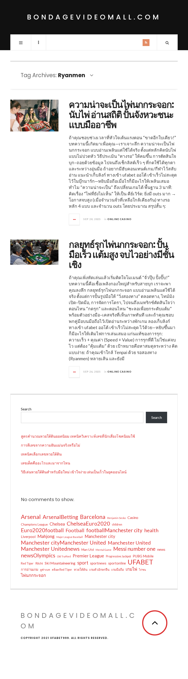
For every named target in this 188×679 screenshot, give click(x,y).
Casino (132, 517)
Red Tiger (27, 563)
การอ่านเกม (29, 569)
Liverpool (28, 536)
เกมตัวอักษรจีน (99, 569)
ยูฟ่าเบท (45, 569)
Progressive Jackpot (118, 556)
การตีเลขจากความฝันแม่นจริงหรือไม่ (50, 445)
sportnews (98, 563)
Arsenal (31, 516)
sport (82, 562)
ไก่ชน (142, 569)
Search (26, 409)
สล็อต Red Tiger (62, 569)
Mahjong (46, 536)
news (161, 549)
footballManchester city (114, 530)
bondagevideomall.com (94, 17)
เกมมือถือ (117, 569)
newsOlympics (38, 555)
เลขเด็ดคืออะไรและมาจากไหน (45, 463)
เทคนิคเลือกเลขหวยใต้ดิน (41, 454)
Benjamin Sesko (116, 517)
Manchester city (100, 536)
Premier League (88, 555)
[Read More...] (74, 219)
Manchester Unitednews (50, 548)
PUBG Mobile (143, 556)
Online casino (119, 219)
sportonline (117, 563)
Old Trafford (64, 556)
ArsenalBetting (60, 517)
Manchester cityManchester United (63, 542)
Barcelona (92, 517)
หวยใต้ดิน (80, 569)
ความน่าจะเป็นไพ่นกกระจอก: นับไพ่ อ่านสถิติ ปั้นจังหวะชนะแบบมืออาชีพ (121, 114)
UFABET (140, 562)
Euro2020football (42, 530)
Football (75, 530)
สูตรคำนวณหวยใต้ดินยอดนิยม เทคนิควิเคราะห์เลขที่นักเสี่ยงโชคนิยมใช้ (78, 436)
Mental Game (103, 549)
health (151, 530)
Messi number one (134, 548)
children (117, 524)
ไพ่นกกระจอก (33, 575)
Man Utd (87, 549)
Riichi (39, 563)
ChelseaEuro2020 (88, 523)
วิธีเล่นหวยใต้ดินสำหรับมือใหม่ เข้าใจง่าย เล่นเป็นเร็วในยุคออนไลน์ (74, 472)
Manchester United (129, 542)
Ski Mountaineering (60, 563)
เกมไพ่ (131, 569)
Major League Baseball (69, 536)
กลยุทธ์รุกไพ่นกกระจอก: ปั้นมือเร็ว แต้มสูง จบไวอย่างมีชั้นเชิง (121, 254)
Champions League (34, 524)
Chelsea (57, 523)
